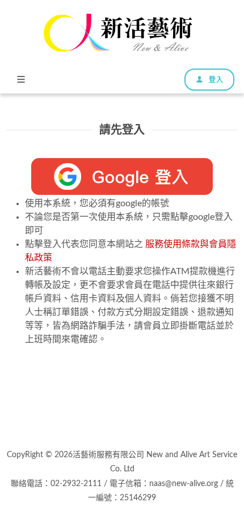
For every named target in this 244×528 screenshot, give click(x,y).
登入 (215, 79)
